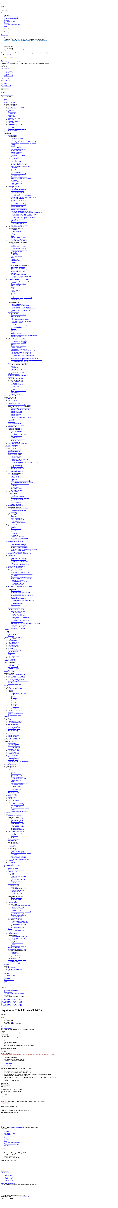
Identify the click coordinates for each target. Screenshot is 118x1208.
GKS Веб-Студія (16, 1196)
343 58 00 (6, 80)
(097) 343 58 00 (8, 72)
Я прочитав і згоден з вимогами (20, 1127)
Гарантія (6, 23)
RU (12, 57)
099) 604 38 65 (8, 74)
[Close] (1, 1088)
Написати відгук (5, 1085)
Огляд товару (8, 1063)
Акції (5, 1137)
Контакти (7, 983)
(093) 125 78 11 (8, 76)
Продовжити (4, 1103)
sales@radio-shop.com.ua (8, 1183)
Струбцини (7, 995)
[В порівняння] (3, 1017)
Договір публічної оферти (11, 16)
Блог (5, 26)
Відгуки (6, 1139)
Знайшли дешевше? (6, 1028)
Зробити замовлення (7, 95)
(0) (1, 1015)
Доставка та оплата (9, 21)
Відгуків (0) (7, 1065)
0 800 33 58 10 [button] (5, 1172)
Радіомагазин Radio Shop (11, 990)
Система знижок (9, 980)
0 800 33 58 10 (8, 71)
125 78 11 (6, 86)
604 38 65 (6, 83)
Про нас (6, 20)
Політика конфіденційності (12, 24)
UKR (8, 57)
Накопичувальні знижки (11, 18)
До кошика (4, 1034)
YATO (13, 1022)
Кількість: (3, 1031)
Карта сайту (7, 1145)
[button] (4, 35)
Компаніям (7, 978)
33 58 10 (5, 78)
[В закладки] (1, 1017)
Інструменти (8, 992)
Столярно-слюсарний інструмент (14, 993)
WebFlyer (26, 1196)
